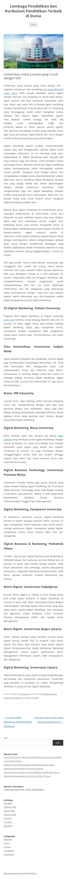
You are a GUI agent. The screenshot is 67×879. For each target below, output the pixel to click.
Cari (5, 738)
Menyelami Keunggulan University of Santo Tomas (27, 776)
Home (7, 843)
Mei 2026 (8, 803)
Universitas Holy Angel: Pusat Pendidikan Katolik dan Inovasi (32, 772)
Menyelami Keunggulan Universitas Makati (23, 768)
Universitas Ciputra (12, 697)
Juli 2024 (7, 818)
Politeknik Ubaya (49, 694)
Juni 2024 (8, 822)
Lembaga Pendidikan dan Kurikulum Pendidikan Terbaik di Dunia (33, 11)
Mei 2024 (8, 825)
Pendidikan (9, 850)
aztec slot (9, 319)
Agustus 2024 (10, 814)
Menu (33, 24)
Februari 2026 (10, 807)
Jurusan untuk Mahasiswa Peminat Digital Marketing (18, 722)
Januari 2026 (9, 810)
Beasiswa (8, 839)
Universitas (24, 694)
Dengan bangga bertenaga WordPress (20, 873)
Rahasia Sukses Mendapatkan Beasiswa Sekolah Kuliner (29, 764)
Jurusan (7, 846)
